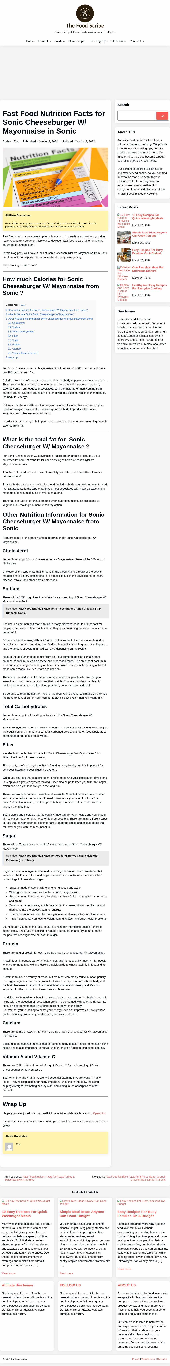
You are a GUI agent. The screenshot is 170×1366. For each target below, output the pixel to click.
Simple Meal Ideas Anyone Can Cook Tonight (149, 234)
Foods (58, 41)
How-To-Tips (76, 41)
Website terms (148, 1359)
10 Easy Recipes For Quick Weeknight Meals (147, 216)
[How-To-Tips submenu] (85, 41)
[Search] (162, 116)
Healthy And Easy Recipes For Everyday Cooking (149, 287)
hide (23, 305)
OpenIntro (99, 1113)
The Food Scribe (19, 1359)
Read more (8, 1273)
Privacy (136, 1359)
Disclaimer (162, 1359)
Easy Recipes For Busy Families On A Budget (147, 251)
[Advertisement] (85, 73)
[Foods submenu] (64, 41)
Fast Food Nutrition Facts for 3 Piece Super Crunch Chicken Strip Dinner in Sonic (135, 1178)
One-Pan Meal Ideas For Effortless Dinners (148, 269)
